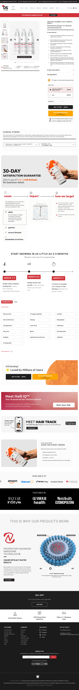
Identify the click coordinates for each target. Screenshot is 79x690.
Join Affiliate (24, 642)
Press (5, 638)
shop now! (40, 604)
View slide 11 (26, 62)
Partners (6, 640)
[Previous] (11, 40)
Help (5, 644)
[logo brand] (20, 481)
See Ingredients (52, 74)
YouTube (44, 635)
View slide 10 (25, 62)
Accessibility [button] (24, 644)
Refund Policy (30, 685)
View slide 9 (24, 62)
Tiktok (43, 637)
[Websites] (73, 8)
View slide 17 (33, 62)
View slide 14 (30, 62)
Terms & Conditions (39, 685)
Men (13, 6)
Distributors (24, 636)
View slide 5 (19, 62)
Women (13, 9)
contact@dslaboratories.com (65, 630)
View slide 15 (31, 62)
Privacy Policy (49, 685)
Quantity (51, 101)
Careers (23, 632)
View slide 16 (32, 62)
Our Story (23, 630)
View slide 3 (17, 62)
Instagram (44, 632)
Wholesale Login (25, 638)
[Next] (38, 40)
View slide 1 (15, 62)
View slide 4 (18, 62)
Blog (22, 634)
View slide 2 (16, 62)
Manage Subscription (9, 634)
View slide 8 (23, 62)
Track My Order (8, 630)
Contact (6, 642)
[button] (68, 8)
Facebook (44, 630)
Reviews (6, 636)
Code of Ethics (24, 640)
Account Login (7, 632)
